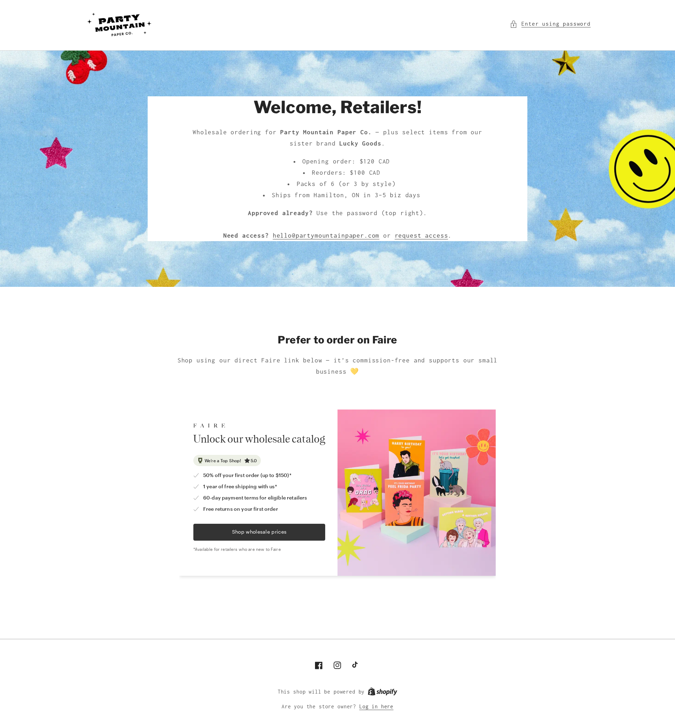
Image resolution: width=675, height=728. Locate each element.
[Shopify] (382, 692)
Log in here (376, 706)
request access (421, 235)
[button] (550, 24)
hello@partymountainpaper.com (326, 235)
